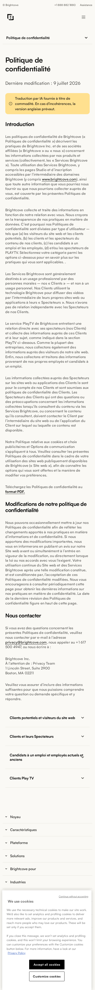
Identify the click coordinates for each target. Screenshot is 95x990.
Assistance (86, 5)
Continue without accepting (73, 896)
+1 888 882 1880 (65, 5)
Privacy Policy (16, 953)
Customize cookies (47, 976)
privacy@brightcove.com (26, 642)
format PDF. (15, 491)
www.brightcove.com (59, 179)
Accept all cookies (47, 964)
